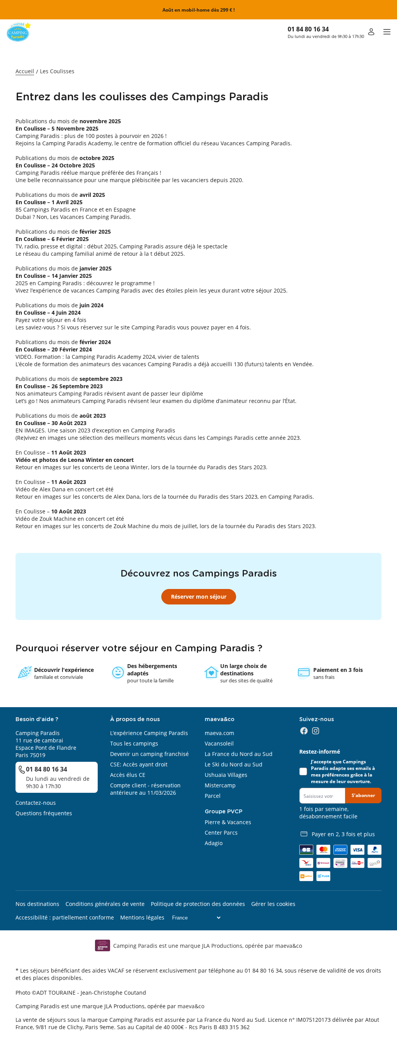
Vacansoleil (219, 743)
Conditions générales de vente (105, 903)
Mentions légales (142, 917)
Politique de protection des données (198, 903)
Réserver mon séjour (198, 596)
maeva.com (219, 733)
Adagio (214, 843)
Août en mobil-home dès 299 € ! (198, 10)
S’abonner (363, 795)
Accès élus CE (127, 774)
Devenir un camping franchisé (149, 754)
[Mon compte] (371, 31)
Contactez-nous (36, 802)
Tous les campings (134, 743)
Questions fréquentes (44, 813)
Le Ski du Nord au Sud (233, 764)
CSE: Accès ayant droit (138, 764)
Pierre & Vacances (228, 822)
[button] (386, 32)
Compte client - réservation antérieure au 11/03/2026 (145, 789)
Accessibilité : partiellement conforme (65, 917)
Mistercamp (220, 785)
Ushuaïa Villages (226, 774)
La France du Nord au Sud (239, 754)
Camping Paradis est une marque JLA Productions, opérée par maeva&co (207, 945)
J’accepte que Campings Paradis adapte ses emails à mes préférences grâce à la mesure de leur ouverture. (343, 771)
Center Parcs (221, 832)
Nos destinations (37, 903)
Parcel (213, 795)
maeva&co (191, 1006)
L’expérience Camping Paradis (149, 733)
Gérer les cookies (273, 903)
